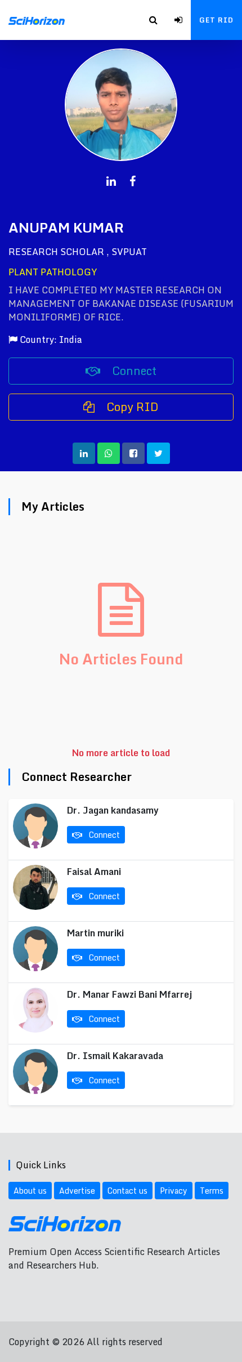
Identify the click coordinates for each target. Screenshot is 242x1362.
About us (30, 1190)
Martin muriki (95, 933)
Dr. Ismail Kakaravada (115, 1055)
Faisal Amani (94, 871)
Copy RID (131, 407)
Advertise (77, 1190)
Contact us (127, 1190)
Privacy (173, 1190)
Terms (211, 1190)
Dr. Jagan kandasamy (113, 810)
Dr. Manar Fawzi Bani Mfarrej (129, 994)
